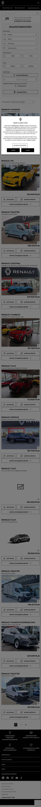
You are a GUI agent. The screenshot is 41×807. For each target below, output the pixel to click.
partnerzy (15, 125)
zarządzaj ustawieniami (20, 145)
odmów (13, 150)
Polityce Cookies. (31, 140)
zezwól (28, 150)
